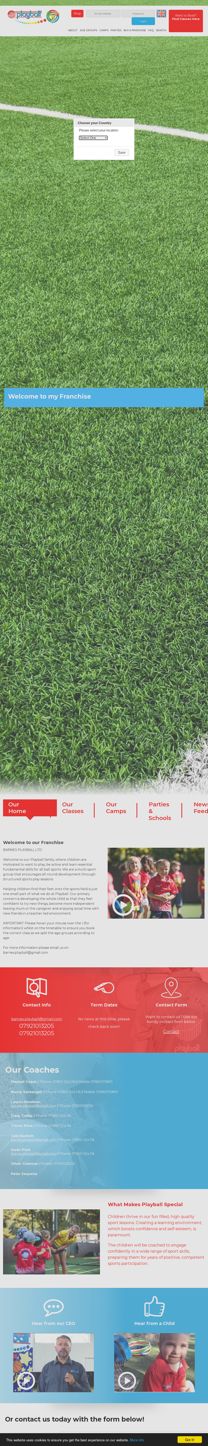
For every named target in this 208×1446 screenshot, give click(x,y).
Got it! (189, 1439)
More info (137, 1439)
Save (122, 152)
